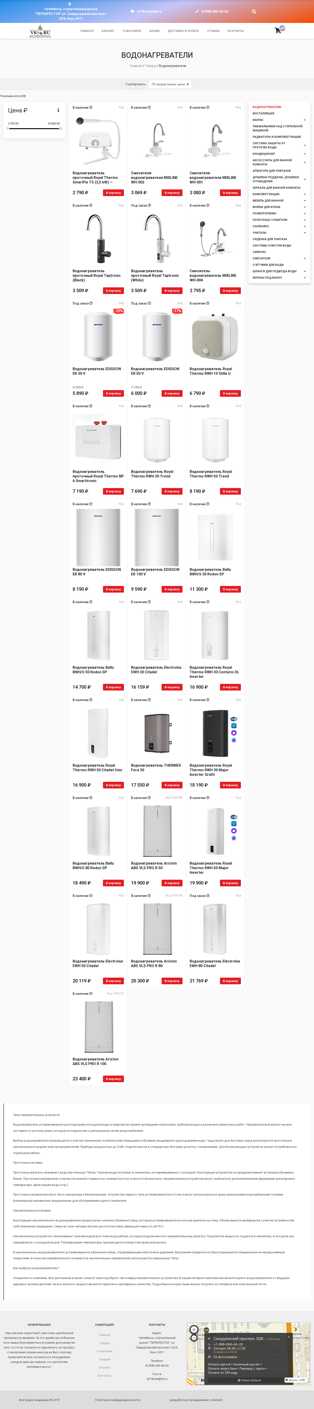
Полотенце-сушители (270, 220)
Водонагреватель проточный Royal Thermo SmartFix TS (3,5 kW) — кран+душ (95, 178)
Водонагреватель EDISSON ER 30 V (97, 371)
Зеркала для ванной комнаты (276, 187)
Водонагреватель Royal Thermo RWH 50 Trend (211, 473)
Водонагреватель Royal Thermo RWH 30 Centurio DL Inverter (214, 672)
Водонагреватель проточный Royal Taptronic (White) (155, 275)
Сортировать (136, 84)
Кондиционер (264, 153)
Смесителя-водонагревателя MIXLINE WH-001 (213, 177)
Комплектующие (266, 194)
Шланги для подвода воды (275, 271)
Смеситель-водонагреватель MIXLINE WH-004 (213, 275)
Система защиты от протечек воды (269, 145)
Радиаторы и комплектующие (277, 137)
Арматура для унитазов (272, 170)
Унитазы (259, 232)
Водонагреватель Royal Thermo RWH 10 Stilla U (211, 371)
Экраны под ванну (267, 277)
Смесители (261, 258)
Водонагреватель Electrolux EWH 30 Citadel (156, 669)
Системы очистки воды (272, 245)
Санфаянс (261, 226)
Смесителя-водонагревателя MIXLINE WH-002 (154, 177)
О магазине (132, 31)
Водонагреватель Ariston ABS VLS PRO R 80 (154, 963)
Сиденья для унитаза (270, 239)
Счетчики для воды (268, 264)
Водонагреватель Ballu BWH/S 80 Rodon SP (93, 865)
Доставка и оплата (183, 31)
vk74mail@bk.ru (149, 11)
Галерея (104, 1359)
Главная (87, 31)
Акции (154, 31)
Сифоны (259, 252)
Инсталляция (263, 113)
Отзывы (213, 31)
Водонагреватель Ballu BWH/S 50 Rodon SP (93, 669)
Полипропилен (264, 213)
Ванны (258, 120)
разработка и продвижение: (196, 1400)
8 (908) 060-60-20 (214, 11)
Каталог (108, 31)
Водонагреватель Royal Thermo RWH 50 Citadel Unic (97, 767)
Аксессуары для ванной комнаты (272, 162)
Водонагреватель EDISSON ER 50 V (155, 371)
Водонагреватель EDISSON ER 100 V (155, 571)
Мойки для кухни (266, 207)
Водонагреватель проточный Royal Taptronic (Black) (97, 275)
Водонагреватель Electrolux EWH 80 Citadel (215, 963)
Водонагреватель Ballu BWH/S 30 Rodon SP (210, 571)
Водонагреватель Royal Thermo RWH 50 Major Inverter (211, 868)
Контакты (236, 31)
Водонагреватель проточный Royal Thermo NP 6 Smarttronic (98, 476)
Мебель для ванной (268, 200)
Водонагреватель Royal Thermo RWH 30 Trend (152, 473)
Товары (104, 1343)
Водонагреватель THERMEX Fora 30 (156, 767)
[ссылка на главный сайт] (40, 31)
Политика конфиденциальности (117, 1400)
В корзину (113, 192)
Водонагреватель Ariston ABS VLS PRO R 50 (154, 865)
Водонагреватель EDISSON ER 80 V (97, 571)
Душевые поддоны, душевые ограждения (276, 179)
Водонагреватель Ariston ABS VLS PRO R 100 (95, 1061)
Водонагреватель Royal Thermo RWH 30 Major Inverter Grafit (211, 770)
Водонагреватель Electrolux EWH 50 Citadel (98, 963)
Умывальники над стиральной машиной (278, 128)
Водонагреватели (267, 107)
